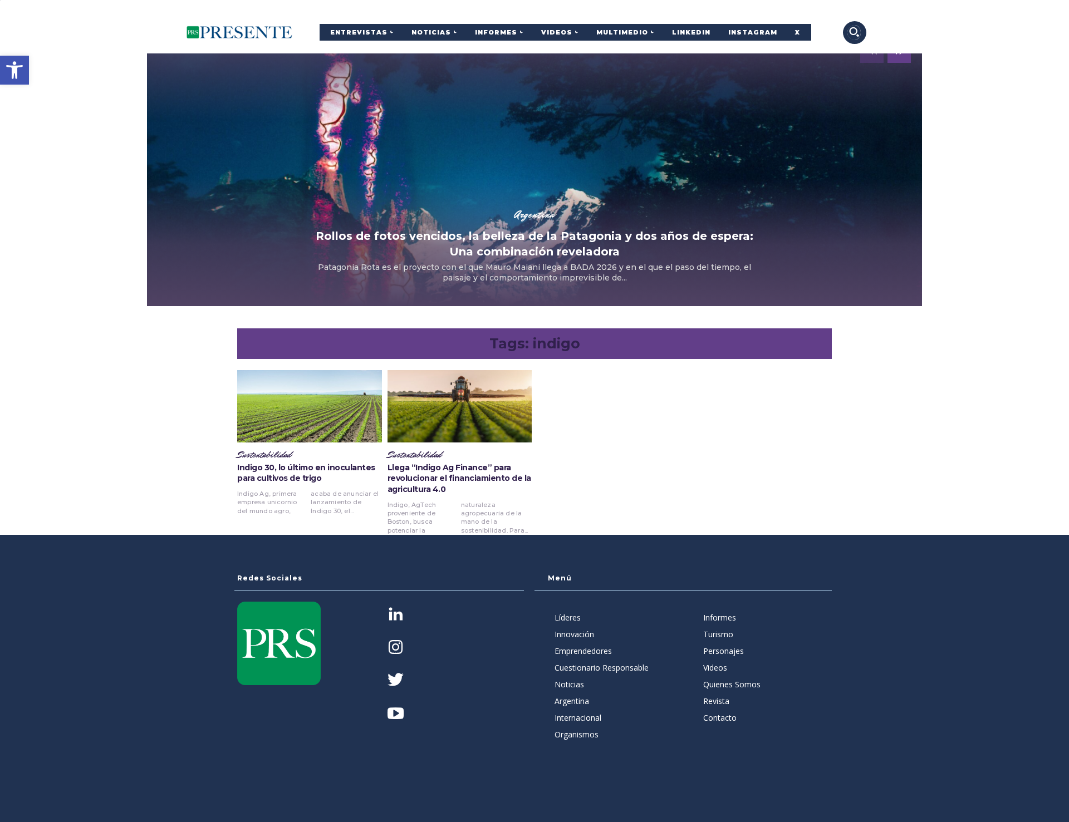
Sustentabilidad (264, 455)
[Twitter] (395, 681)
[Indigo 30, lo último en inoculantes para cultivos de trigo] (309, 406)
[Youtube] (395, 714)
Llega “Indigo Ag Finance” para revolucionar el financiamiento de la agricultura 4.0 (459, 478)
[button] (14, 70)
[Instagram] (395, 648)
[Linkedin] (395, 615)
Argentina (534, 214)
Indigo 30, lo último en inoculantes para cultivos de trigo (306, 473)
